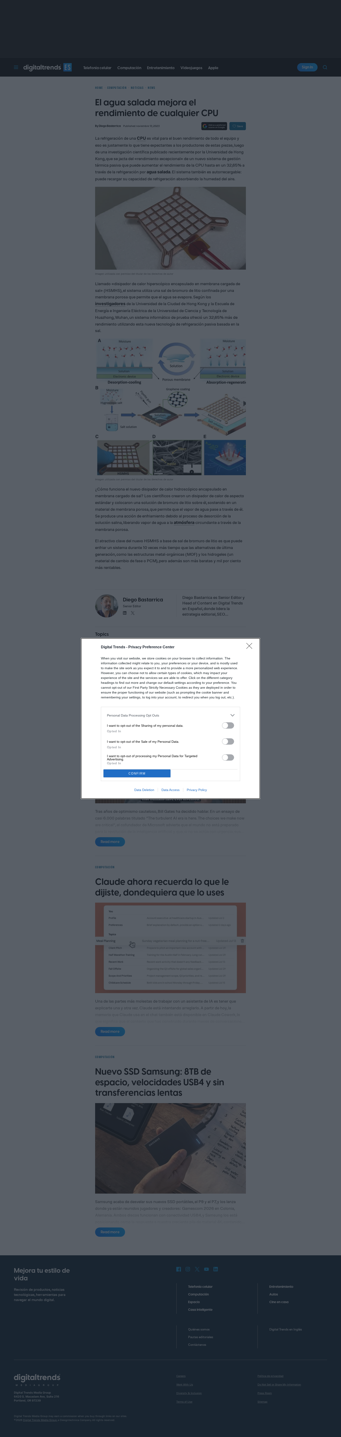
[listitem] (170, 715)
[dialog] (170, 718)
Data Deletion (144, 790)
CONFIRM (137, 773)
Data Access (170, 790)
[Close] (250, 647)
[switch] (228, 725)
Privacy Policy (197, 790)
